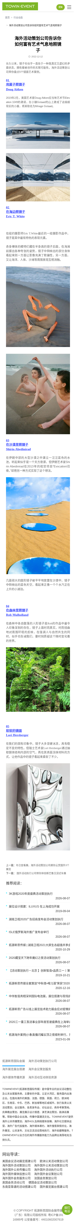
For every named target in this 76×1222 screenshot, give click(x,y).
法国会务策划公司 (45, 1178)
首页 (7, 17)
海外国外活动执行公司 (48, 1169)
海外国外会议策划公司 (48, 1173)
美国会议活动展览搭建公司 (19, 1161)
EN (60, 7)
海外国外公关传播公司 (16, 1169)
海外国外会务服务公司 (16, 1178)
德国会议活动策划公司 (42, 1182)
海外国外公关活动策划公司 (51, 1165)
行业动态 (18, 17)
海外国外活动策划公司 (16, 1165)
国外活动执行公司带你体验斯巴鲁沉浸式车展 (41, 873)
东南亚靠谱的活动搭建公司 (19, 1186)
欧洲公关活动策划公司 (54, 1161)
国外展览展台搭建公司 (54, 1186)
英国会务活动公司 (13, 1182)
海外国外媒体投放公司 (16, 1173)
